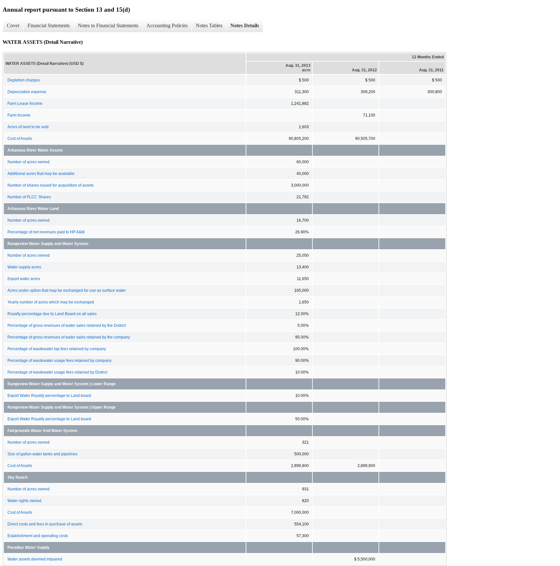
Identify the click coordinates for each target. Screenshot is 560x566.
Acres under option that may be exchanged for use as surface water (66, 290)
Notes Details (244, 25)
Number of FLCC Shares (29, 197)
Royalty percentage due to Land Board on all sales (52, 314)
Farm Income (18, 115)
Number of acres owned (28, 162)
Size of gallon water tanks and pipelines (42, 454)
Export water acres (23, 279)
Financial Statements (49, 25)
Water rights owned (24, 501)
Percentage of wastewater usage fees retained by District (57, 372)
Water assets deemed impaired (34, 559)
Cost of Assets (19, 139)
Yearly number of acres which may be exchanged (50, 302)
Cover (13, 25)
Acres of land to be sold (28, 127)
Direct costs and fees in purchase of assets (44, 524)
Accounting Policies (167, 25)
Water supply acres (24, 267)
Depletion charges (23, 80)
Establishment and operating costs (37, 536)
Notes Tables (209, 25)
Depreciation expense (26, 92)
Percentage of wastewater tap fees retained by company (56, 349)
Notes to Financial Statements (108, 25)
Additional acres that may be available (41, 174)
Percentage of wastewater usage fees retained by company (59, 361)
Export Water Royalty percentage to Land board (49, 396)
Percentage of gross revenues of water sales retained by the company (68, 337)
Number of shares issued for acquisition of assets (50, 185)
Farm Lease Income (24, 103)
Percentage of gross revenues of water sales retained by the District (66, 325)
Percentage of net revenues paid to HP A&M (46, 232)
